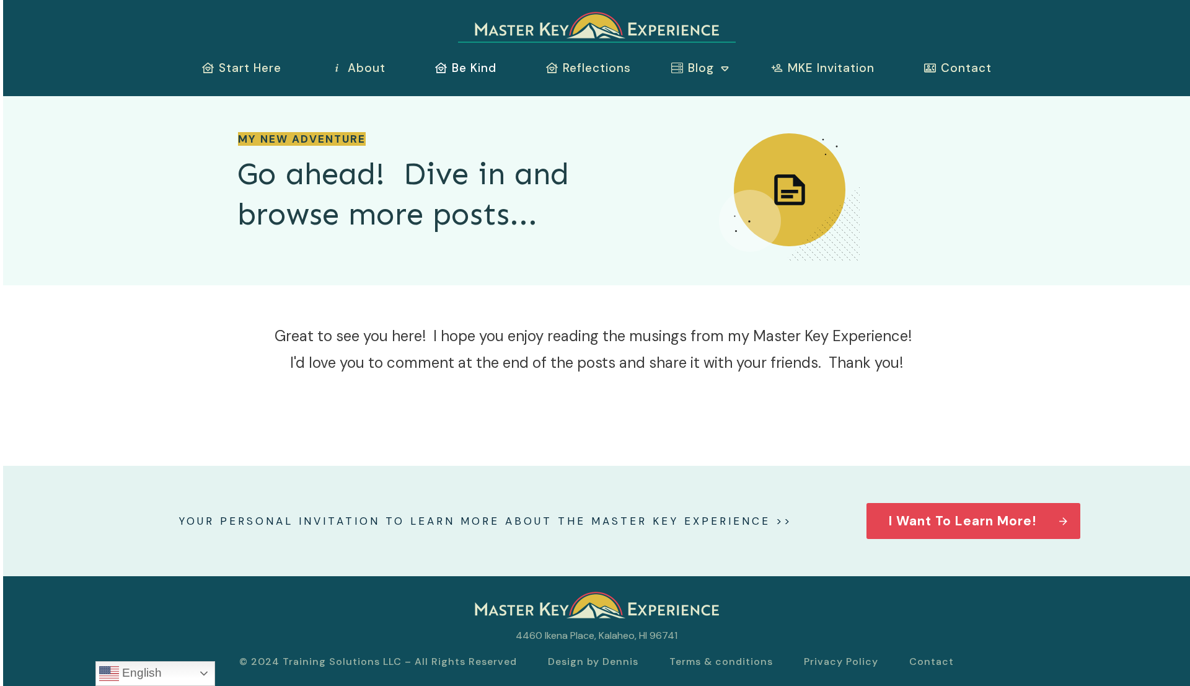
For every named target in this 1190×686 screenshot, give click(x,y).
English (140, 672)
